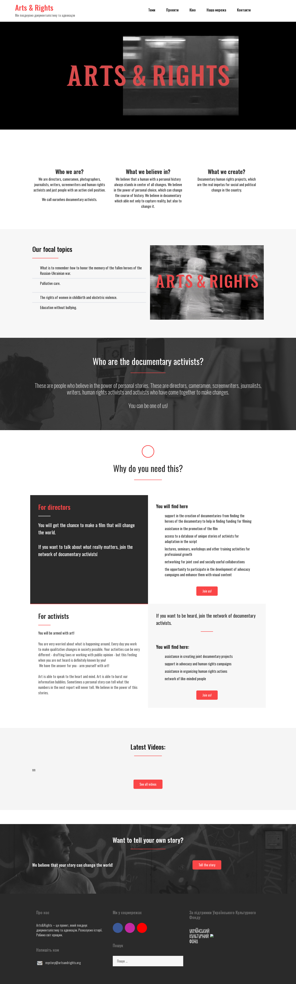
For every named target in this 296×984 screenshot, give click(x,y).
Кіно (192, 9)
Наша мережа (216, 9)
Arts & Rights (34, 7)
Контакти (244, 9)
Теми (151, 9)
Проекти (172, 9)
